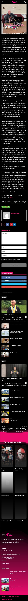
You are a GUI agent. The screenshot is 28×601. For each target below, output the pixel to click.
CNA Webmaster (17, 33)
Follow (23, 280)
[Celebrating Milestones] (5, 347)
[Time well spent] (21, 508)
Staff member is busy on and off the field (7, 521)
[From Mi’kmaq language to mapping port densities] (5, 333)
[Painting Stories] (5, 354)
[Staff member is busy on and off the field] (7, 508)
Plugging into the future (16, 404)
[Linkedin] (14, 224)
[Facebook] (7, 224)
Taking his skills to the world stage (18, 571)
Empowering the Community (17, 324)
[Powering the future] (5, 392)
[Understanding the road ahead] (5, 413)
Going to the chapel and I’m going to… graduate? (7, 429)
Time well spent (19, 521)
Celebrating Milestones (15, 345)
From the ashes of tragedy (6, 469)
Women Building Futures (19, 469)
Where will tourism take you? (17, 397)
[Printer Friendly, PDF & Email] (5, 207)
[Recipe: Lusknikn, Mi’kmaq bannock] (5, 340)
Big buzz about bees (20, 495)
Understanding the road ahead (17, 411)
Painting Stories (14, 352)
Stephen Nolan (15, 213)
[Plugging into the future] (5, 406)
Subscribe (23, 287)
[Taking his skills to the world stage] (14, 370)
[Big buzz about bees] (21, 482)
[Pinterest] (11, 224)
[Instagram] (4, 551)
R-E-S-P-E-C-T (5, 495)
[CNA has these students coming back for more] (5, 420)
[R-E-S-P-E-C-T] (7, 482)
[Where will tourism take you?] (5, 399)
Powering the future (15, 390)
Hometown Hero (7, 315)
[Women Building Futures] (21, 456)
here (11, 197)
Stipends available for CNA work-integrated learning (21, 429)
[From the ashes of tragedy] (7, 456)
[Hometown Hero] (14, 306)
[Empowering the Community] (5, 326)
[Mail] (9, 551)
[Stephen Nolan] (6, 215)
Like (24, 277)
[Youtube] (12, 551)
